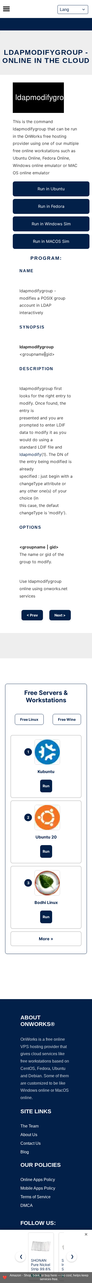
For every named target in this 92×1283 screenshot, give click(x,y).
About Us (28, 1135)
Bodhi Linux (46, 902)
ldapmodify (30, 454)
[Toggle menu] (6, 9)
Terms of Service (35, 1197)
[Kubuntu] (48, 752)
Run (46, 786)
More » (46, 938)
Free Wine (67, 719)
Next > (60, 615)
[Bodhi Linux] (48, 883)
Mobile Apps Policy (37, 1188)
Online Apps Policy (37, 1179)
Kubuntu (46, 771)
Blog (24, 1152)
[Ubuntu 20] (48, 817)
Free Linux (29, 719)
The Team (29, 1126)
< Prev (32, 615)
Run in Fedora (51, 206)
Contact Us (30, 1143)
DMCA (26, 1205)
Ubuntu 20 (46, 837)
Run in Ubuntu (51, 188)
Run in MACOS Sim (51, 241)
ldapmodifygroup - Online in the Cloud (46, 56)
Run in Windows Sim (51, 223)
